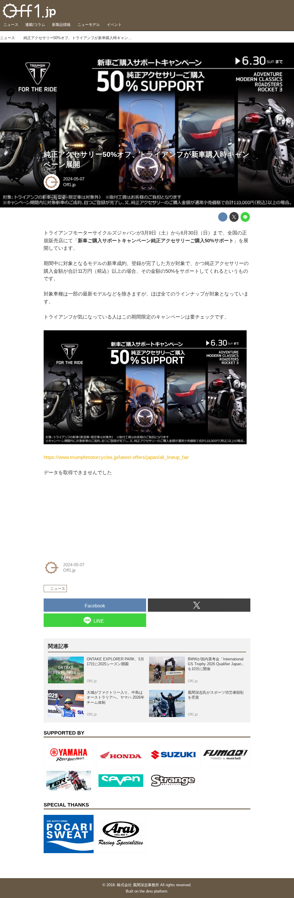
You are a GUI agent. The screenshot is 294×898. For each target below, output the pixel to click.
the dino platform (153, 891)
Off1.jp (69, 184)
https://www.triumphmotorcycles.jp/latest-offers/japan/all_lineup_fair (116, 457)
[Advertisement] (87, 513)
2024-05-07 (73, 179)
